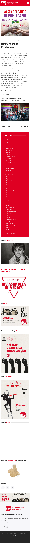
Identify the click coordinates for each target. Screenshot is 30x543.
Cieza (7, 197)
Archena (8, 185)
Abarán (8, 177)
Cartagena (9, 193)
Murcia (21, 40)
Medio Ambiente (10, 156)
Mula (7, 215)
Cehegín (8, 195)
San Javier (9, 221)
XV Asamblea (9, 170)
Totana (8, 227)
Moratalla (9, 213)
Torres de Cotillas (11, 225)
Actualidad (7, 139)
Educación (9, 152)
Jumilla (8, 201)
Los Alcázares (10, 207)
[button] (28, 3)
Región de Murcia (11, 162)
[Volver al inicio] (9, 3)
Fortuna (8, 199)
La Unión (8, 203)
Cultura (8, 146)
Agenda (15, 40)
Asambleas (7, 166)
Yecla (7, 229)
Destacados (9, 148)
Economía (9, 150)
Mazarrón (9, 209)
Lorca (7, 205)
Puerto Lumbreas (11, 219)
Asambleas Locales (9, 174)
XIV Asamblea (10, 168)
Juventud (8, 154)
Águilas (8, 179)
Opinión (8, 160)
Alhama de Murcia (11, 183)
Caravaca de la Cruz (11, 191)
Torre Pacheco (10, 223)
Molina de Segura (11, 211)
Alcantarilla (9, 181)
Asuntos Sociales (11, 144)
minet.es (15, 535)
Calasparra (9, 189)
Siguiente (23, 126)
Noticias (8, 158)
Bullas (8, 187)
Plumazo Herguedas (9, 233)
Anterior (6, 126)
